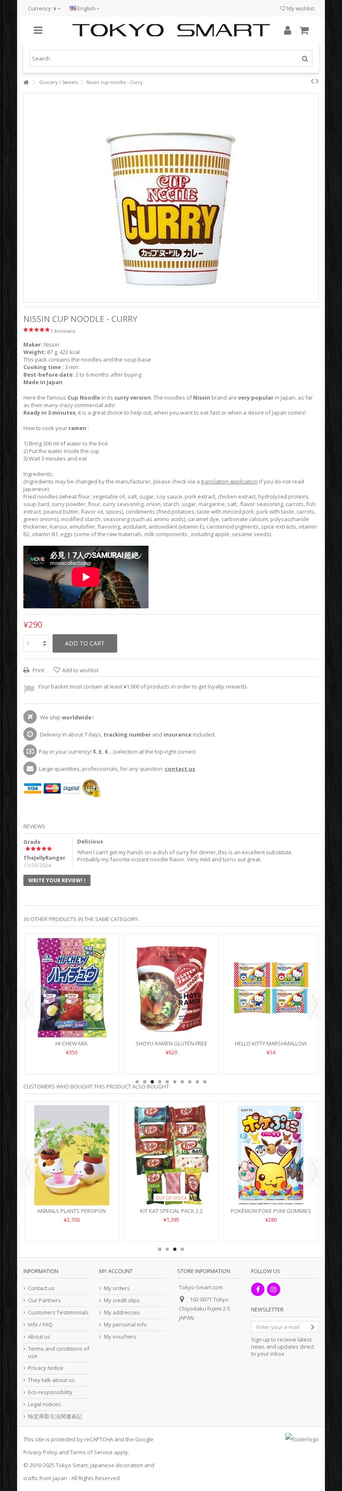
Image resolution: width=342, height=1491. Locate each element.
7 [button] (182, 1081)
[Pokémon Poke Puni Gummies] (271, 1155)
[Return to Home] (25, 82)
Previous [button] (27, 1004)
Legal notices (44, 1404)
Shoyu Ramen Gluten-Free (171, 1043)
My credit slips (122, 1300)
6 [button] (174, 1081)
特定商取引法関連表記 (55, 1416)
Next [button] (314, 1004)
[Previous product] (312, 81)
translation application (229, 481)
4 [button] (159, 1081)
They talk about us (51, 1380)
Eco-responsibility (50, 1392)
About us (39, 1336)
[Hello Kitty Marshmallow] (271, 988)
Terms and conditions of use (58, 1352)
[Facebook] (257, 1289)
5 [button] (167, 1081)
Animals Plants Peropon (71, 1211)
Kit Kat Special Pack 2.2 (171, 1211)
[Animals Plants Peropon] (71, 1155)
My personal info (125, 1324)
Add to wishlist (80, 670)
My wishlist (300, 8)
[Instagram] (273, 1289)
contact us (180, 768)
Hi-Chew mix (71, 1043)
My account (116, 1271)
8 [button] (189, 1081)
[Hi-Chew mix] (71, 988)
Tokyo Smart (72, 1465)
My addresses (122, 1312)
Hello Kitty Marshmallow (271, 1043)
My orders (117, 1288)
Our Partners (44, 1300)
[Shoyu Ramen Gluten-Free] (171, 988)
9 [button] (197, 1081)
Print (37, 670)
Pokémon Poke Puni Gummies (271, 1211)
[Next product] (317, 81)
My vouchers (120, 1336)
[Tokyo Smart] (171, 30)
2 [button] (144, 1081)
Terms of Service (91, 1452)
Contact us (41, 1288)
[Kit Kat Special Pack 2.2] (171, 1155)
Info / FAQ (40, 1324)
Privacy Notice (45, 1368)
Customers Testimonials (58, 1312)
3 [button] (152, 1081)
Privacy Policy (40, 1452)
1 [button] (137, 1081)
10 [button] (204, 1081)
